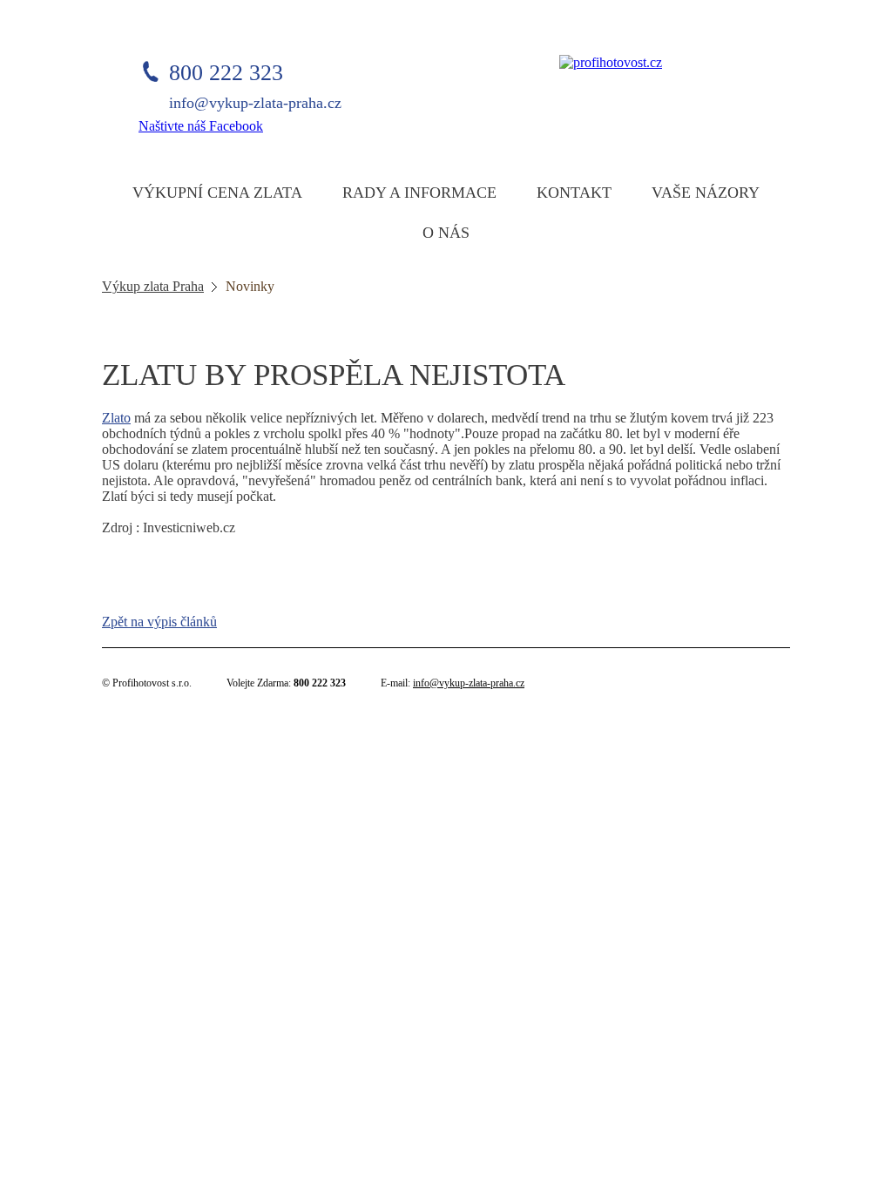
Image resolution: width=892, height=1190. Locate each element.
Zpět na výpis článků (159, 621)
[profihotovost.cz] (610, 62)
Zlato (116, 417)
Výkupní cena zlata (217, 192)
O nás (446, 232)
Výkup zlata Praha (153, 286)
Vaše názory (706, 192)
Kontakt (574, 192)
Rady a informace (419, 192)
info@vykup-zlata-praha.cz (468, 683)
